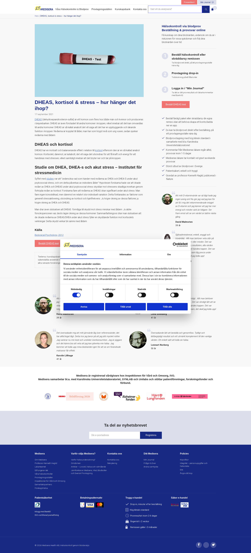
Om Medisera (41, 460)
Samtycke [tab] (82, 254)
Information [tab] (125, 254)
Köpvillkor (184, 460)
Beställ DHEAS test (48, 243)
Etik (181, 470)
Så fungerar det (41, 470)
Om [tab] (169, 254)
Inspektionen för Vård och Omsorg (50, 481)
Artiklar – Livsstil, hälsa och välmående (88, 466)
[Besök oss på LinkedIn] (206, 547)
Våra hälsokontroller (44, 474)
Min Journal (205, 2)
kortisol (99, 150)
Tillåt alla (167, 306)
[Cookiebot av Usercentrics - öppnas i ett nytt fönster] (175, 245)
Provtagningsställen (102, 9)
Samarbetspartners (43, 484)
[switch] (109, 295)
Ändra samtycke (151, 466)
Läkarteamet (40, 466)
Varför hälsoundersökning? (83, 460)
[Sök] (206, 9)
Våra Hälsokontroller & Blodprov (72, 9)
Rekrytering (112, 463)
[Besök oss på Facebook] (199, 547)
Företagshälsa (41, 488)
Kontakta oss (140, 9)
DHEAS (38, 119)
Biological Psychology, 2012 (49, 235)
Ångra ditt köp (186, 473)
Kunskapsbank (122, 9)
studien (50, 178)
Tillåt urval (125, 306)
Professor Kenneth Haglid (46, 463)
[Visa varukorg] (212, 8)
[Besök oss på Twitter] (213, 547)
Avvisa (83, 306)
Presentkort (189, 2)
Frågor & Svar (150, 463)
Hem (37, 16)
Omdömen (76, 463)
